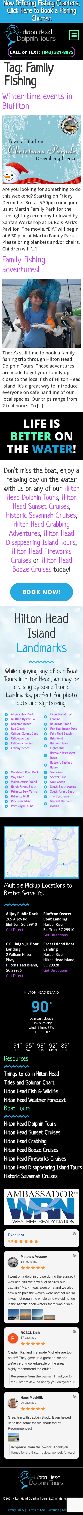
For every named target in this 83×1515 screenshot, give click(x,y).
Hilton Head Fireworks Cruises (35, 1159)
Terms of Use (36, 1510)
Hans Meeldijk (32, 1397)
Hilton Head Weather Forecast (35, 1101)
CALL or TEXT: (41, 52)
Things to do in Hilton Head (31, 1074)
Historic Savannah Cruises (41, 516)
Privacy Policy (15, 1510)
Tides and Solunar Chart (29, 1083)
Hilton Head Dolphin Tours (30, 1124)
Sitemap (53, 1510)
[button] (74, 35)
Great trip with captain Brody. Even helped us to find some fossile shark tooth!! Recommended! (39, 1422)
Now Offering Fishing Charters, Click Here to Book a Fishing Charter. (41, 11)
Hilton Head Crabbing (25, 1142)
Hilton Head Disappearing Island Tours (43, 1168)
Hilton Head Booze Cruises (31, 1150)
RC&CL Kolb (30, 1332)
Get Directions (18, 929)
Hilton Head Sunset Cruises (32, 1133)
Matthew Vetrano (34, 1256)
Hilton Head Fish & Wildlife (31, 1092)
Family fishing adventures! (23, 265)
